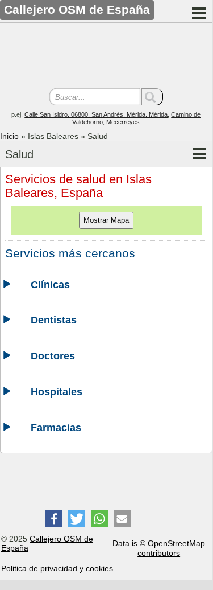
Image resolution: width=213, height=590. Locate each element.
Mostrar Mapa (106, 220)
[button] (53, 518)
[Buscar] (152, 96)
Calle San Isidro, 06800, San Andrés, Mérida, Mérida (96, 114)
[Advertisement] (106, 57)
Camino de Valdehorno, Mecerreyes (136, 118)
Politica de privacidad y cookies (57, 568)
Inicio (9, 136)
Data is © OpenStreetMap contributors (158, 548)
